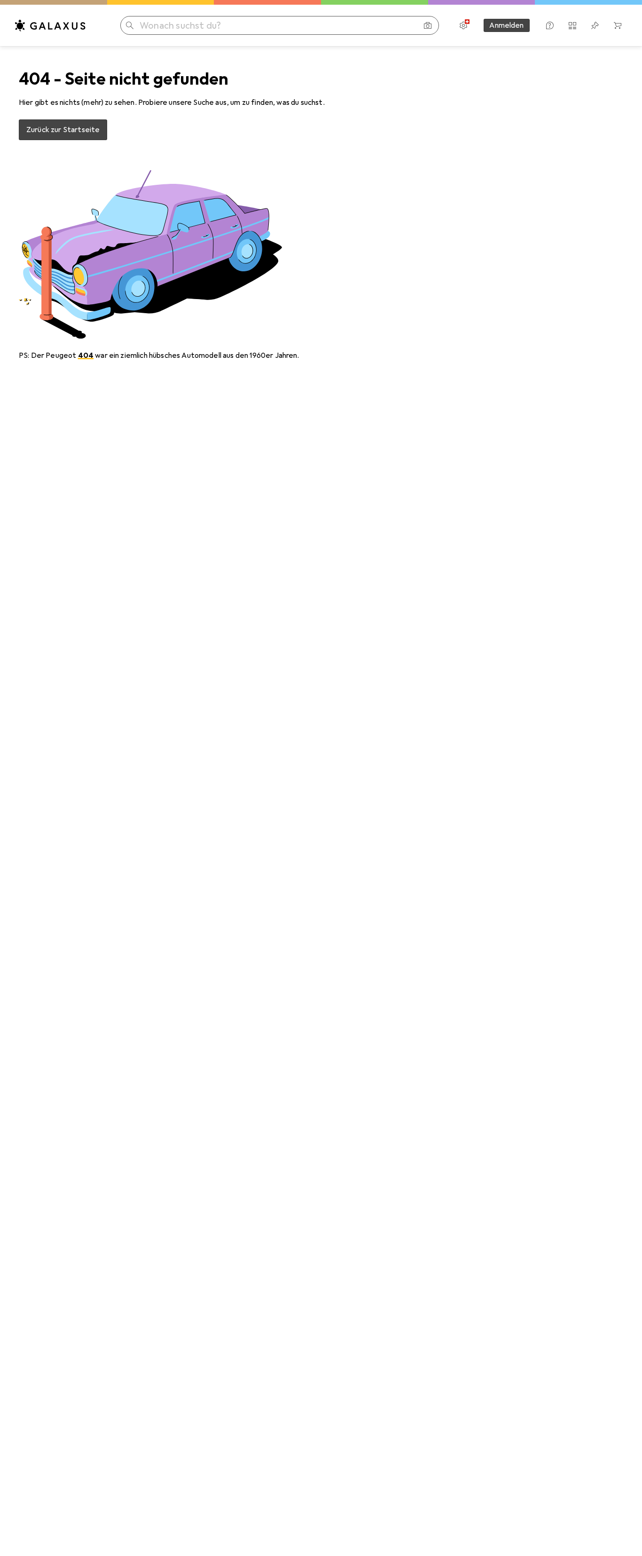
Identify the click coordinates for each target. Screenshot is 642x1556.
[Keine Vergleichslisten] (572, 25)
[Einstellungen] (463, 25)
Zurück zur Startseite (63, 129)
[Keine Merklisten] (595, 25)
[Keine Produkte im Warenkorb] (617, 25)
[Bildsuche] (427, 25)
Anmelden (506, 25)
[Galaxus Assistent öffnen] (549, 25)
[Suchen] (129, 25)
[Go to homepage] (50, 25)
